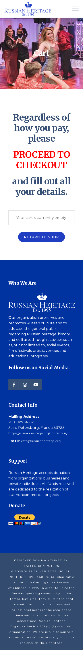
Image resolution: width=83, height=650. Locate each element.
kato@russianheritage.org (41, 441)
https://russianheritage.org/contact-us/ (38, 433)
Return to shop (41, 237)
